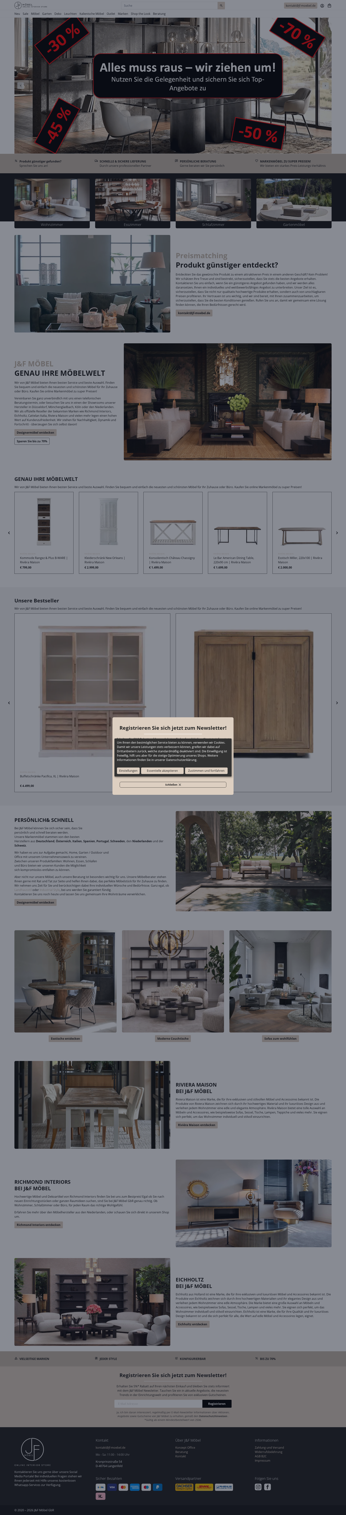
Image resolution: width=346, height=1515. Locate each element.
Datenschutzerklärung (181, 760)
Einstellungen (128, 771)
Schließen (175, 785)
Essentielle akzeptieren (162, 771)
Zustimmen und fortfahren (206, 771)
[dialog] (173, 757)
